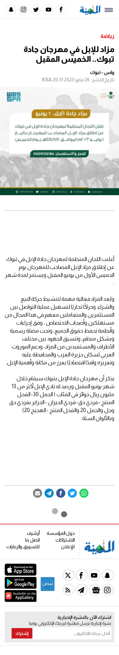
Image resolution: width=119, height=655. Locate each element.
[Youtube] (48, 9)
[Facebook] (61, 9)
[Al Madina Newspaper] (90, 13)
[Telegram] (49, 493)
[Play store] (21, 587)
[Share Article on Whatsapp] (83, 493)
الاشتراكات (65, 539)
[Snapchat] (10, 9)
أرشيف (33, 533)
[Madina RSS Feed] (68, 590)
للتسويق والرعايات (23, 546)
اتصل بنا (32, 539)
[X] (68, 575)
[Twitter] (36, 9)
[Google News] (95, 590)
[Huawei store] (21, 600)
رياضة (107, 36)
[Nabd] (47, 590)
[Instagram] (23, 9)
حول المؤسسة (61, 533)
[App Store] (21, 574)
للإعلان (68, 546)
